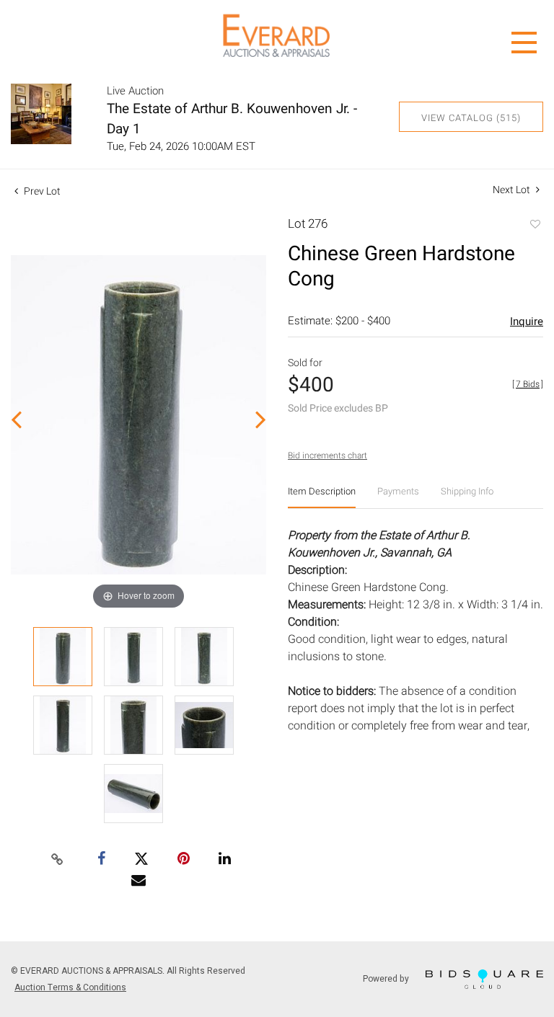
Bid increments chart (327, 455)
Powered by (387, 978)
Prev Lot (41, 191)
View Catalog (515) (471, 118)
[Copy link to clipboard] (57, 860)
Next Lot (512, 190)
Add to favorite (534, 225)
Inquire (526, 321)
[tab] (322, 497)
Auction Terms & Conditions (70, 987)
